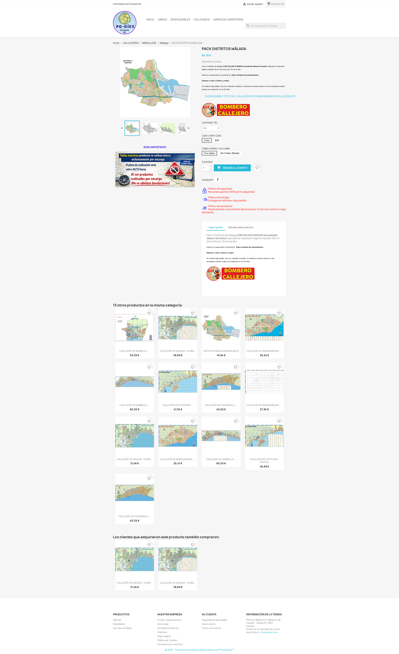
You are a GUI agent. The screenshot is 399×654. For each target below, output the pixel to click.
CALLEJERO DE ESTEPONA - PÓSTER (264, 461)
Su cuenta (209, 614)
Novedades (119, 623)
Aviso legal (162, 623)
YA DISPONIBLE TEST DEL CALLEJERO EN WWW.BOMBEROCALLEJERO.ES (249, 96)
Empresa (162, 632)
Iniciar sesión (209, 623)
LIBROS (162, 19)
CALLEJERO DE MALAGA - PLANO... (178, 350)
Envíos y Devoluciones (169, 619)
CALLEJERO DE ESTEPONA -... (177, 405)
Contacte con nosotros (127, 4)
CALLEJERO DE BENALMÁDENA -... (264, 350)
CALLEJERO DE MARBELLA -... (134, 350)
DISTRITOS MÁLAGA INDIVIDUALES (221, 350)
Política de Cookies (167, 640)
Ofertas (117, 619)
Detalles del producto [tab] (241, 227)
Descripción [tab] (216, 227)
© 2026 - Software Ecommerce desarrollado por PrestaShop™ (199, 650)
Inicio (150, 19)
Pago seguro (164, 636)
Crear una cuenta (211, 628)
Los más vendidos (122, 628)
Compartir (218, 179)
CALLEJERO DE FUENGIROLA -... (221, 405)
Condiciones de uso (168, 628)
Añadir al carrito (232, 168)
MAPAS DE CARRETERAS (228, 19)
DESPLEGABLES (180, 19)
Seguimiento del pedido (214, 619)
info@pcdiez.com (269, 632)
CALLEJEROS (202, 19)
